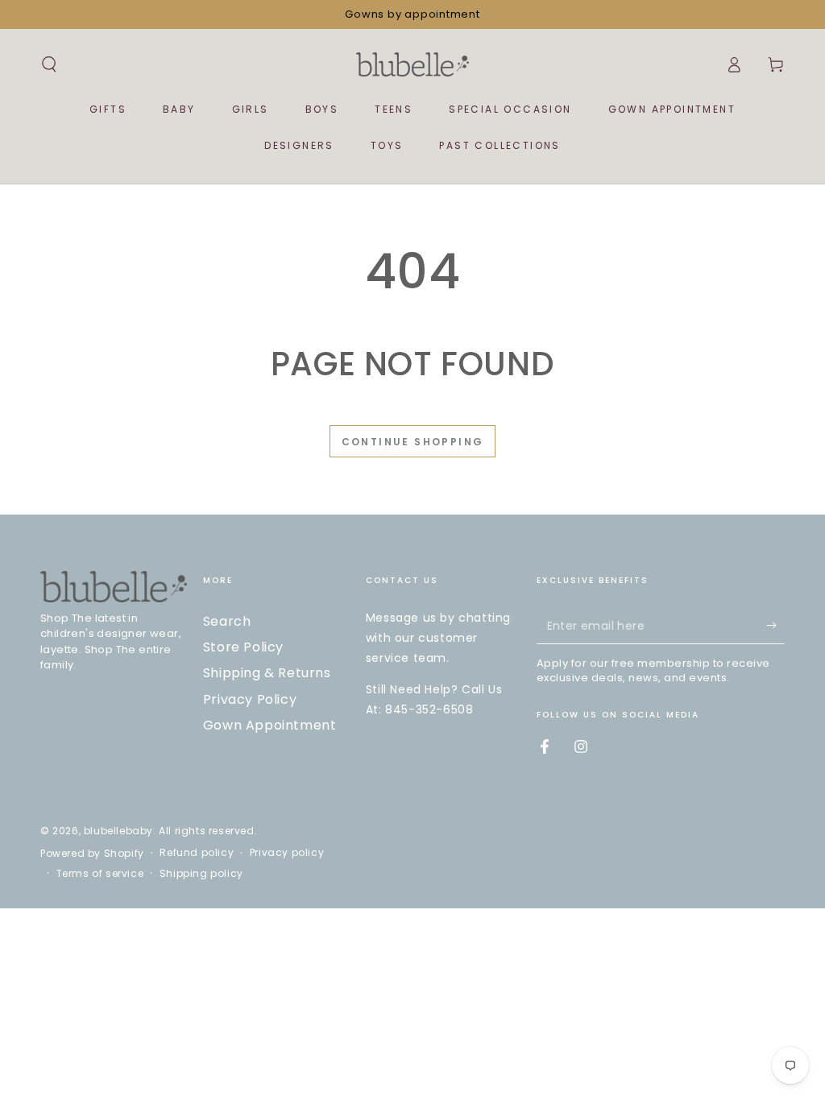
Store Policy (243, 647)
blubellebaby (118, 830)
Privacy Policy (249, 699)
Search (227, 621)
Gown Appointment (270, 725)
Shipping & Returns (267, 673)
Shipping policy (201, 873)
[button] (49, 64)
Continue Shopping (413, 442)
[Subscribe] (775, 625)
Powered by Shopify (92, 853)
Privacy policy (287, 852)
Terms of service (100, 873)
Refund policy (197, 852)
